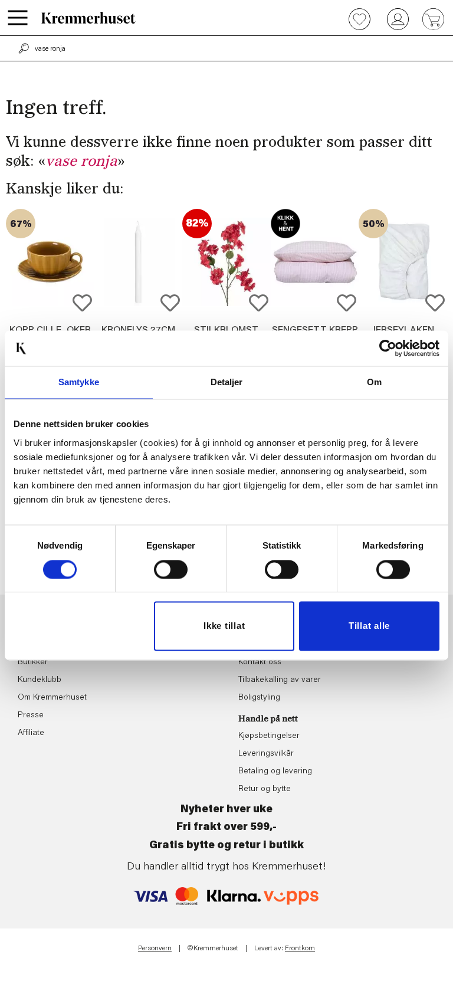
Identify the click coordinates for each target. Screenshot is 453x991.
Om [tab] (374, 382)
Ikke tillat (224, 626)
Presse (31, 715)
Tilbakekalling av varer (279, 680)
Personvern (155, 948)
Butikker (33, 662)
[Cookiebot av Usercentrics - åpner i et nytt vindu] (387, 348)
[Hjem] (88, 17)
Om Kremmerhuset (52, 698)
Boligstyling (259, 698)
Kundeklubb (39, 680)
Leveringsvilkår (266, 754)
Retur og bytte (264, 789)
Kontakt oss (259, 662)
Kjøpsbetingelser (269, 736)
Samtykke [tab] (78, 382)
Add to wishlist (82, 303)
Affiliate (31, 733)
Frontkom (300, 948)
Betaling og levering (275, 771)
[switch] (171, 569)
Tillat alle (369, 626)
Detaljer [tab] (227, 382)
